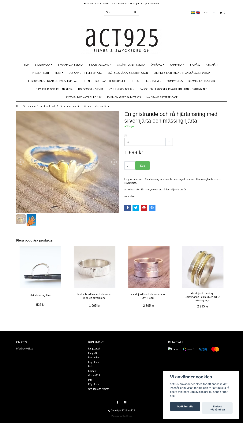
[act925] (121, 36)
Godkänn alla (185, 406)
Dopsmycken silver (90, 89)
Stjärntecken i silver (131, 64)
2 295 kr (202, 306)
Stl (125, 135)
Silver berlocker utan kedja (54, 89)
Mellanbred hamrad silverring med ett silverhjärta (94, 296)
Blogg (135, 81)
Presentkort (40, 72)
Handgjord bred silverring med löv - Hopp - (148, 296)
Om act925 (94, 375)
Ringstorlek (94, 348)
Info (90, 380)
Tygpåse (195, 64)
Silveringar (42, 64)
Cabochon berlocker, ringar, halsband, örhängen (172, 89)
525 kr (40, 304)
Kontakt (92, 371)
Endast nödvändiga (217, 408)
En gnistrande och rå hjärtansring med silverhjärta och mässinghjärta (73, 106)
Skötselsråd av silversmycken (128, 72)
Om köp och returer (98, 389)
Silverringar (30, 106)
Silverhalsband (99, 64)
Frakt (90, 366)
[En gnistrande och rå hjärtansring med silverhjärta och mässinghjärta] (67, 162)
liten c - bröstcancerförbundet (104, 81)
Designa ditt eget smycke (85, 72)
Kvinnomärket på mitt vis (124, 97)
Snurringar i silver (70, 64)
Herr (58, 72)
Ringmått (212, 64)
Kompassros (175, 81)
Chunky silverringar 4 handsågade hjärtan (182, 72)
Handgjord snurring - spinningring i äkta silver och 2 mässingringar (202, 297)
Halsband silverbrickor (162, 97)
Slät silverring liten (40, 295)
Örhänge (156, 64)
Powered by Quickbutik (121, 416)
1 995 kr (94, 305)
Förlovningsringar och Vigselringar (52, 81)
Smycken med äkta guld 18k (83, 97)
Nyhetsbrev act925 (121, 89)
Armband (176, 64)
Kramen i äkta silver (202, 81)
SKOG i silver (153, 81)
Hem (26, 64)
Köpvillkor (93, 362)
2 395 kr (148, 305)
